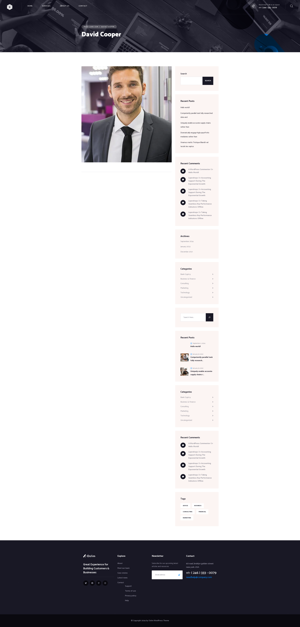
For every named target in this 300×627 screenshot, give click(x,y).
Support (128, 586)
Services (46, 6)
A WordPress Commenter (199, 169)
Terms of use (130, 591)
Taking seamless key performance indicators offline (200, 204)
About (119, 563)
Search (183, 74)
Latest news (122, 577)
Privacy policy (130, 595)
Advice (185, 506)
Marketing (184, 288)
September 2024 (186, 241)
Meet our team (123, 568)
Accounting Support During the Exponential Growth (199, 181)
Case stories (122, 573)
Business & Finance (187, 278)
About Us (64, 6)
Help (127, 600)
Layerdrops (193, 177)
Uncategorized (186, 297)
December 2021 (186, 251)
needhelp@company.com (199, 577)
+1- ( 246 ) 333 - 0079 (268, 7)
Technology (185, 292)
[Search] (209, 317)
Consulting (184, 283)
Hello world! (185, 107)
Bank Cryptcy (185, 274)
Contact (83, 6)
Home (30, 6)
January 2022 (185, 246)
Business (197, 506)
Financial (202, 512)
